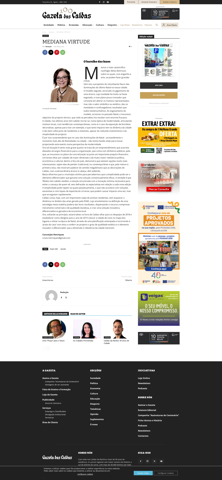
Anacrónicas (47, 280)
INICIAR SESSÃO (159, 95)
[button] (157, 25)
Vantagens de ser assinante (57, 384)
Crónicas (76, 337)
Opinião (51, 32)
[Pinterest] (56, 52)
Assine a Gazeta (50, 378)
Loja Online (144, 378)
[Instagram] (104, 2)
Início (44, 32)
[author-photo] (51, 296)
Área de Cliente (50, 422)
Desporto (95, 403)
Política (94, 383)
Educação (95, 398)
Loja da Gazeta (50, 394)
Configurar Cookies (166, 473)
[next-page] (48, 348)
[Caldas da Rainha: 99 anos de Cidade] (118, 329)
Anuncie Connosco (53, 403)
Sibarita (128, 280)
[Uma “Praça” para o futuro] (56, 329)
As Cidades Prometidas (83, 341)
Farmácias (49, 417)
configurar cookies (85, 474)
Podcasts (142, 388)
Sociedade (95, 378)
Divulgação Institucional (55, 414)
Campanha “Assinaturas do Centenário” (62, 381)
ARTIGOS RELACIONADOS (55, 314)
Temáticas (95, 409)
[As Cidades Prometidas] (87, 329)
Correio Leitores (48, 337)
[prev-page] (44, 348)
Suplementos (97, 419)
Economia (95, 388)
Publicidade (48, 399)
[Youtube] (108, 2)
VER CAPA (159, 85)
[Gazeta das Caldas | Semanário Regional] (66, 13)
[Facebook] (99, 2)
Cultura (94, 393)
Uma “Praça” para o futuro (53, 341)
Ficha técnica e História (150, 420)
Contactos (143, 435)
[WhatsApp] (62, 52)
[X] (50, 52)
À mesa (94, 424)
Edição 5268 (54, 249)
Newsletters (144, 383)
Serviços (46, 408)
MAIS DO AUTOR (77, 314)
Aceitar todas (143, 473)
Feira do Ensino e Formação (56, 389)
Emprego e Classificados (55, 411)
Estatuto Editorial (147, 410)
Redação (48, 46)
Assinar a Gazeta (146, 405)
